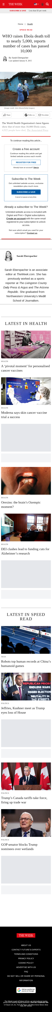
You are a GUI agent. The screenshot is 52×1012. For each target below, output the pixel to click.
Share (8, 115)
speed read (26, 30)
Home (20, 24)
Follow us (31, 115)
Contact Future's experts (26, 950)
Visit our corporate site (39, 1002)
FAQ (26, 972)
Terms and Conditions (26, 954)
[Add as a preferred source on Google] (26, 990)
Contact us (32, 233)
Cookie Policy (26, 963)
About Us (26, 945)
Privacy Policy (26, 958)
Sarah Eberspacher (20, 58)
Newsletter (45, 115)
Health (30, 24)
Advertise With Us (26, 967)
